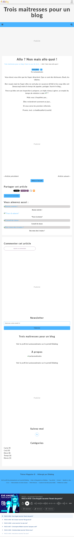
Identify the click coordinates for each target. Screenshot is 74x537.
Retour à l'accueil (37, 180)
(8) (7, 453)
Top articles (52, 480)
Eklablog (51, 474)
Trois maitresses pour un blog (37, 12)
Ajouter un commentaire (19, 248)
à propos (50, 508)
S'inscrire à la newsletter (12, 196)
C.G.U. (8, 482)
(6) (7, 456)
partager (39, 508)
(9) (7, 448)
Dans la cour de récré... (32, 64)
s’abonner (28, 508)
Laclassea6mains (34, 344)
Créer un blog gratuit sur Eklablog (39, 480)
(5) (7, 458)
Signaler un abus (67, 480)
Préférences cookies (62, 482)
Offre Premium (33, 482)
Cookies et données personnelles (47, 482)
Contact (59, 480)
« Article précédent (11, 176)
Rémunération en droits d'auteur (19, 482)
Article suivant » (64, 176)
